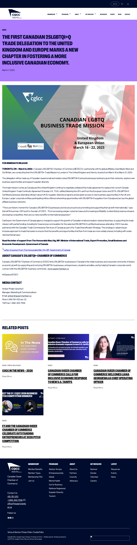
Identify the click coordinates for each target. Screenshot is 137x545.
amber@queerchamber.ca (19, 296)
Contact (127, 14)
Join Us (115, 4)
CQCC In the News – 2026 (17, 370)
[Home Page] (15, 13)
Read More (7, 376)
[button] (56, 13)
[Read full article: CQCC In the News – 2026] (22, 361)
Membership (51, 14)
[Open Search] (122, 4)
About (77, 14)
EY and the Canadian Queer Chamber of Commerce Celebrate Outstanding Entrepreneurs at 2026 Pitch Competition (21, 433)
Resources (103, 14)
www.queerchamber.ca (58, 268)
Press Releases (14, 365)
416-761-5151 (12, 496)
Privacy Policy (27, 532)
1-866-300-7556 (15, 500)
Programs (65, 14)
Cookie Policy (38, 532)
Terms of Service (13, 532)
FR (128, 4)
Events (112, 14)
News (119, 14)
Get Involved (89, 14)
